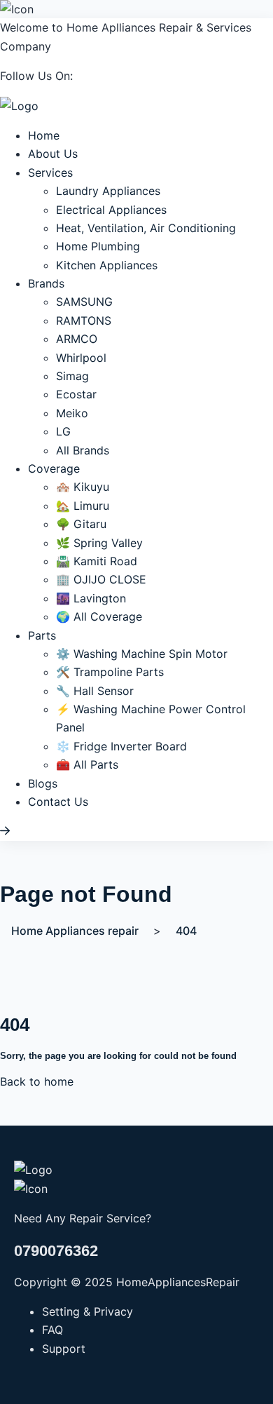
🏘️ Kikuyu (82, 487)
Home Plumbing (98, 246)
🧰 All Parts (87, 764)
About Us (53, 154)
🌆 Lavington (91, 598)
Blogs (42, 783)
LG (63, 431)
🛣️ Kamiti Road (96, 561)
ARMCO (76, 339)
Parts (42, 635)
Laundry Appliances (108, 191)
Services (50, 173)
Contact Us (58, 802)
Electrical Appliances (111, 210)
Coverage (54, 468)
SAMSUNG (84, 302)
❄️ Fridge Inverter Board (121, 746)
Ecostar (76, 394)
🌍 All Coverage (99, 616)
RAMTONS (83, 320)
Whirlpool (81, 358)
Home (43, 135)
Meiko (72, 413)
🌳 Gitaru (81, 524)
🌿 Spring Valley (99, 543)
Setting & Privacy (87, 1311)
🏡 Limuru (82, 506)
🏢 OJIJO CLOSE (101, 579)
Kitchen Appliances (107, 265)
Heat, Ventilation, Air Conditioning (146, 228)
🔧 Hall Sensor (95, 691)
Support (63, 1349)
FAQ (52, 1330)
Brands (46, 283)
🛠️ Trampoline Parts (110, 672)
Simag (72, 376)
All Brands (82, 450)
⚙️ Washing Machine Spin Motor (141, 654)
